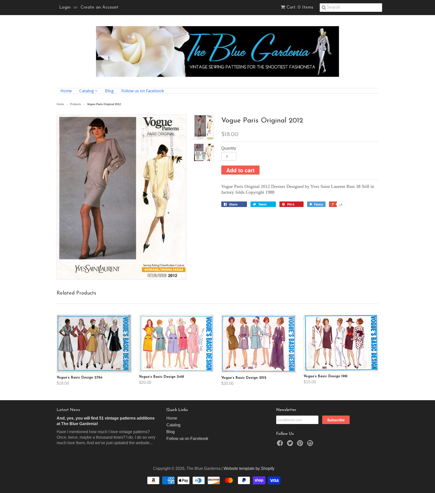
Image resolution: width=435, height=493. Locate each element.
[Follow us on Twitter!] (291, 444)
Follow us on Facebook (142, 91)
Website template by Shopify (249, 468)
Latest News (68, 410)
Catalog (87, 91)
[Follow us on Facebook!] (280, 444)
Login (64, 7)
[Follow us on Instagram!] (311, 444)
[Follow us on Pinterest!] (301, 444)
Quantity (228, 148)
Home (66, 91)
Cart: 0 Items (299, 7)
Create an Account (99, 7)
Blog (109, 91)
